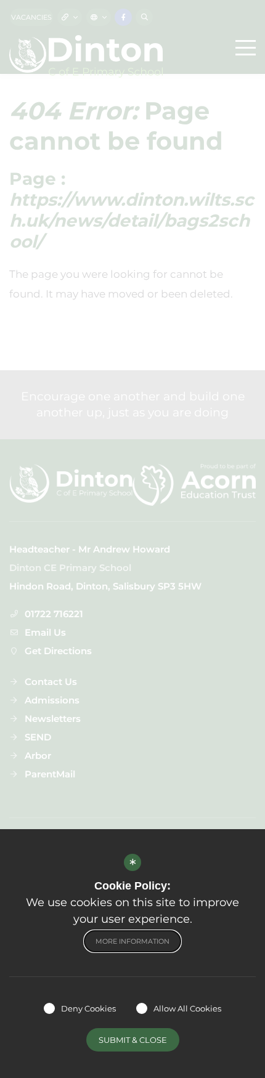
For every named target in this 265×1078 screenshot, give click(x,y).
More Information (132, 941)
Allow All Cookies (187, 1008)
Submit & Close (133, 1040)
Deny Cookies (88, 1008)
